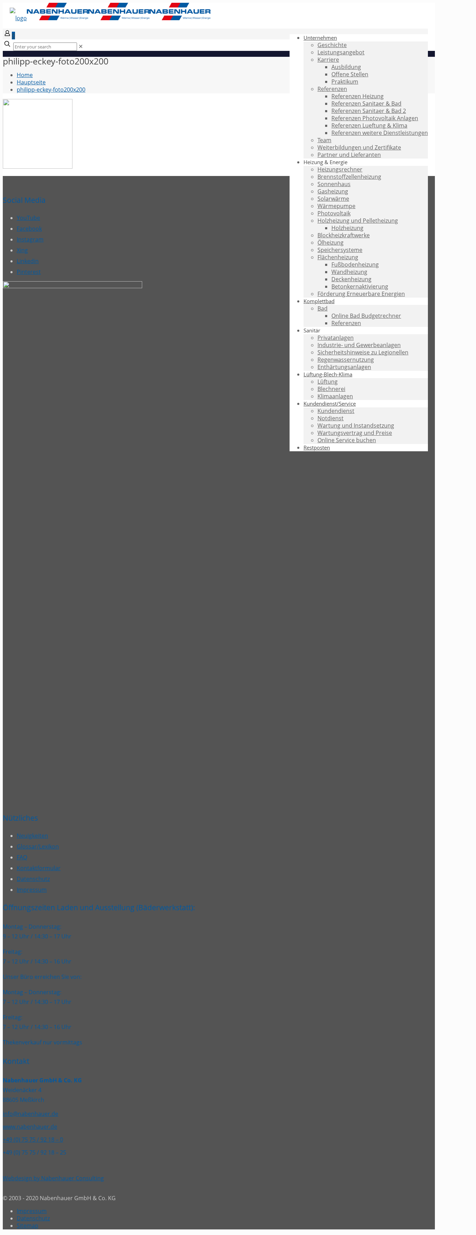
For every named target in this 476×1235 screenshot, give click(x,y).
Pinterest (29, 272)
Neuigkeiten (32, 835)
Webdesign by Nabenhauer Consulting (53, 1178)
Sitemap (27, 1225)
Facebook (29, 228)
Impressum (32, 889)
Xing (22, 250)
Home (25, 75)
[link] (80, 46)
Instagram (30, 239)
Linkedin (28, 261)
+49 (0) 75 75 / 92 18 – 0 (33, 1139)
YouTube (28, 218)
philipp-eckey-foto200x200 (51, 89)
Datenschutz (33, 879)
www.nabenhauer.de (30, 1126)
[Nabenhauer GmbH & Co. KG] (110, 18)
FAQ (22, 857)
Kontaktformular (39, 868)
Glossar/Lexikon (38, 846)
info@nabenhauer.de (30, 1114)
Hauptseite (31, 82)
